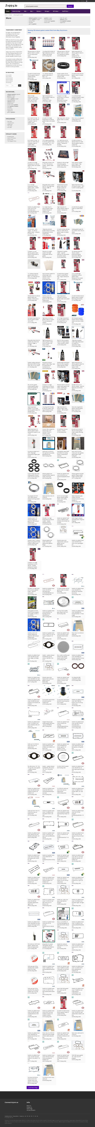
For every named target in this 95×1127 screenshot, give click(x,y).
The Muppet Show (11, 141)
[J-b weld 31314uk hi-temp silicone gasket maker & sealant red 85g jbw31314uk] (34, 65)
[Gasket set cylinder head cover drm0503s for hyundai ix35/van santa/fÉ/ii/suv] (48, 602)
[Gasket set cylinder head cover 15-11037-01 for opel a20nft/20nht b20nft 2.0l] (48, 980)
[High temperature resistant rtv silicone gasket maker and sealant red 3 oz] (63, 287)
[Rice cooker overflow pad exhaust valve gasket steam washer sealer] (63, 647)
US (35, 1116)
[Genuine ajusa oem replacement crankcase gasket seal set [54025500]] (63, 532)
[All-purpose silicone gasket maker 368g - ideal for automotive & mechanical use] (48, 354)
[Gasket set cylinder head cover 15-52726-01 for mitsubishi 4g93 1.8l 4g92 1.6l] (78, 891)
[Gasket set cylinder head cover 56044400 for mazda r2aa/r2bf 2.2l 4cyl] (78, 647)
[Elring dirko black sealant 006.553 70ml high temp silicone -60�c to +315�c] (48, 176)
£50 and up (8, 82)
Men (31, 11)
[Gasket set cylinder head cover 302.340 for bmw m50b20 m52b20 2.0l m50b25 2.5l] (34, 780)
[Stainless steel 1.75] (34, 510)
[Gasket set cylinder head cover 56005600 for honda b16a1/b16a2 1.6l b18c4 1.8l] (34, 1025)
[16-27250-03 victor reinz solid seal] (48, 1069)
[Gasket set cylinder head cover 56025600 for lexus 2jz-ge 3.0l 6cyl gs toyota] (34, 913)
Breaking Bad (10, 136)
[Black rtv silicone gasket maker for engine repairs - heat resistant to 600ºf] (63, 332)
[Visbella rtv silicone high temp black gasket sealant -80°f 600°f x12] (63, 154)
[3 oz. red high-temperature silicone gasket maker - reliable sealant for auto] (34, 176)
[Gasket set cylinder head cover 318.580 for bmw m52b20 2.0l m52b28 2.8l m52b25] (34, 691)
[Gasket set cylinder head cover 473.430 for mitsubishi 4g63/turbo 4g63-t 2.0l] (34, 891)
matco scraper (34, 19)
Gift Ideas (55, 11)
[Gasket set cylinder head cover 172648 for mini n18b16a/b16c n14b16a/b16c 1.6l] (78, 980)
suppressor (62, 22)
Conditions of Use (8, 1116)
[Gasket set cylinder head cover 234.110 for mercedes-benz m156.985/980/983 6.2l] (34, 199)
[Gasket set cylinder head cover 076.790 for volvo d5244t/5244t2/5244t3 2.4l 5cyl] (63, 625)
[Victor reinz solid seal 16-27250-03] (78, 1025)
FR (27, 1116)
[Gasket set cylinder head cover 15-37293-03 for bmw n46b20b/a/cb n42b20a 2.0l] (78, 958)
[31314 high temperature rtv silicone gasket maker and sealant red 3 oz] (63, 310)
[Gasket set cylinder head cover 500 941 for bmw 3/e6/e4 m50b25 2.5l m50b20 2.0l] (48, 869)
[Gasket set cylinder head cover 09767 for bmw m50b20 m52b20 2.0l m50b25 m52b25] (48, 1002)
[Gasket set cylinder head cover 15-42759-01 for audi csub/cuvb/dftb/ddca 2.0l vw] (48, 825)
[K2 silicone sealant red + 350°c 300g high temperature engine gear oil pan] (34, 443)
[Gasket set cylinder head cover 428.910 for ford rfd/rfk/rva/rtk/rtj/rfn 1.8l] (34, 825)
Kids (25, 11)
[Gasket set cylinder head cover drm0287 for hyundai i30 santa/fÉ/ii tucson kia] (78, 580)
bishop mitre (32, 21)
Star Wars (9, 121)
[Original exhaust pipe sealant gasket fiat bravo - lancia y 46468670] (48, 713)
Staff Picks (65, 11)
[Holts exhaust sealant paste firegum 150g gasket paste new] (78, 154)
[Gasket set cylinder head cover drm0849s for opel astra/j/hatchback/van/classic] (34, 669)
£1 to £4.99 (8, 75)
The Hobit (9, 126)
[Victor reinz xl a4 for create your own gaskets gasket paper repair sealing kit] (78, 443)
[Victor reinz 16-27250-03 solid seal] (78, 625)
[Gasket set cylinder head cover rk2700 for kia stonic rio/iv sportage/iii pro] (78, 532)
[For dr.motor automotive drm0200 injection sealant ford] (48, 691)
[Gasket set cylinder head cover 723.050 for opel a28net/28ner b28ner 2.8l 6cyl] (78, 1002)
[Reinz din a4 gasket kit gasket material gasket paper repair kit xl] (78, 399)
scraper (48, 18)
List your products (31, 1110)
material (35, 18)
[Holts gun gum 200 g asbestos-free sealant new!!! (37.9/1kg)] (34, 958)
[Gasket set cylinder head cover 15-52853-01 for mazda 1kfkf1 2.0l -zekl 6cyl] (78, 780)
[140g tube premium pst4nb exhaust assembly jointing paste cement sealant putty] (48, 221)
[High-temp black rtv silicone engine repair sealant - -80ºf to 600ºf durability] (63, 399)
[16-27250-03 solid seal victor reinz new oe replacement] (63, 780)
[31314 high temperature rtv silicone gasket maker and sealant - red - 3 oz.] (48, 132)
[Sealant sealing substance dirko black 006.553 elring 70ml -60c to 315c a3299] (34, 354)
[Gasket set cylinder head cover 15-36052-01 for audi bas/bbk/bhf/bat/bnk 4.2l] (78, 913)
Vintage (47, 11)
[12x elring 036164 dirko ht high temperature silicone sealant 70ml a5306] (48, 43)
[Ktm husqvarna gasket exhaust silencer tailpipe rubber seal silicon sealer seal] (78, 310)
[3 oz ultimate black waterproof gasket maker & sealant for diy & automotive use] (78, 87)
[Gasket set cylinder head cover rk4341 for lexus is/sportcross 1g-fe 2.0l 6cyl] (78, 869)
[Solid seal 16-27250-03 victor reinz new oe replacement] (34, 736)
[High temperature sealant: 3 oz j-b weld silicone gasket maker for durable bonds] (34, 399)
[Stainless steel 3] (34, 532)
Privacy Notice (15, 1116)
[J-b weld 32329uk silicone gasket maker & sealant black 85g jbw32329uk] (78, 287)
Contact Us (29, 1107)
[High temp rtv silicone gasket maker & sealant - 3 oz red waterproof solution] (48, 310)
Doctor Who (10, 139)
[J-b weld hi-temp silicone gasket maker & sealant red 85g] (78, 65)
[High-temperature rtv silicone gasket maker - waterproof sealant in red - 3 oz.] (34, 421)
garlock (32, 24)
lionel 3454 (47, 22)
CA (37, 1116)
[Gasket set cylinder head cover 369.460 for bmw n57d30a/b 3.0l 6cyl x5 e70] (63, 1047)
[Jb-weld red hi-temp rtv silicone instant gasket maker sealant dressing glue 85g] (78, 421)
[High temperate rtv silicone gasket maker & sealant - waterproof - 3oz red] (63, 199)
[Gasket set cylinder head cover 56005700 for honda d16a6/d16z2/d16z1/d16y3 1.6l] (48, 847)
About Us (29, 1105)
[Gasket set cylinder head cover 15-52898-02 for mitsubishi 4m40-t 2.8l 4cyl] (48, 802)
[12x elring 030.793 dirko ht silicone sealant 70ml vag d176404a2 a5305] (48, 399)
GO (19, 85)
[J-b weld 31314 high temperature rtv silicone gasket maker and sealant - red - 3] (34, 154)
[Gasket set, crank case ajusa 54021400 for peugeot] (63, 891)
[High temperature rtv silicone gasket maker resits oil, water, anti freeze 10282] (48, 332)
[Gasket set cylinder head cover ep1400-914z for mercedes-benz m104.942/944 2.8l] (78, 713)
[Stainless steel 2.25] (34, 625)
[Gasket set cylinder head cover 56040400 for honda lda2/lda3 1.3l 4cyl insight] (78, 602)
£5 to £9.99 (8, 76)
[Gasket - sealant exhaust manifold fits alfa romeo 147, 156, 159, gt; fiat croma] (48, 758)
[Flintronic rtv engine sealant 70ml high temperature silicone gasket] (48, 243)
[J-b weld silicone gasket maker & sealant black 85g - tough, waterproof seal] (63, 265)
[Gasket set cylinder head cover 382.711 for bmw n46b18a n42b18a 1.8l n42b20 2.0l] (78, 847)
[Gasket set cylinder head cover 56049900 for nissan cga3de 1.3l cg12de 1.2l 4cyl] (63, 736)
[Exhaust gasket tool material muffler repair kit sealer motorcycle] (48, 465)
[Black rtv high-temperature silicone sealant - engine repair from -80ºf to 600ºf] (34, 87)
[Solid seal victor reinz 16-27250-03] (48, 487)
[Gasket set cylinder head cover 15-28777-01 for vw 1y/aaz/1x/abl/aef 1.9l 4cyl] (48, 625)
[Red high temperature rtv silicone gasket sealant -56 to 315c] (34, 310)
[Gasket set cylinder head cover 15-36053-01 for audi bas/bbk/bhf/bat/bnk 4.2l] (48, 958)
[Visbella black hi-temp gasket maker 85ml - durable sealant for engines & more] (63, 176)
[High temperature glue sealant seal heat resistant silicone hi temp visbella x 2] (78, 487)
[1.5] (48, 65)
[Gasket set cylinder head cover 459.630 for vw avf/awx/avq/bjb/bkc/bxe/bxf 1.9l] (63, 465)
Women (39, 11)
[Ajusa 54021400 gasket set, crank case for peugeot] (63, 980)
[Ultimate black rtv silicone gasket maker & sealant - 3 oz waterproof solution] (63, 43)
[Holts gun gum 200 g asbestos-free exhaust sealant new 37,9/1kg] (34, 980)
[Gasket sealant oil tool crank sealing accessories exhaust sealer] (63, 65)
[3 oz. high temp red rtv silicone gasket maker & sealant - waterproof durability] (63, 132)
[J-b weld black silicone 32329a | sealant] (63, 421)
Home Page (29, 1108)
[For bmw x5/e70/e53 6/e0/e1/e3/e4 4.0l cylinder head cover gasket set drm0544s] (34, 1069)
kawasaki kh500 (48, 19)
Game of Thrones (11, 138)
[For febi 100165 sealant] (63, 758)
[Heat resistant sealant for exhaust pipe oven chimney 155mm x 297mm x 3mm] (48, 265)
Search (70, 6)
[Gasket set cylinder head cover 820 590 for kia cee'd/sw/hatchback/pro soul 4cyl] (48, 780)
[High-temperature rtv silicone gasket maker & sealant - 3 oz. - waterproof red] (78, 43)
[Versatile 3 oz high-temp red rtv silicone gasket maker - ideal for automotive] (34, 580)
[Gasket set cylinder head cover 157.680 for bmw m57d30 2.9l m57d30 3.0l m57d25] (63, 510)
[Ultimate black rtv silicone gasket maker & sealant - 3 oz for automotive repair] (34, 43)
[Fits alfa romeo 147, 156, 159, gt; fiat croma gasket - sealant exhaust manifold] (34, 758)
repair (63, 19)
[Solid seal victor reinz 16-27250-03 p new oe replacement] (34, 802)
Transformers (10, 123)
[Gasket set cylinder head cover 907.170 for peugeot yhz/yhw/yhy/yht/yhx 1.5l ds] (78, 802)
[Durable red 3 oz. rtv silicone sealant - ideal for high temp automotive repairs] (78, 376)
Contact (77, 1)
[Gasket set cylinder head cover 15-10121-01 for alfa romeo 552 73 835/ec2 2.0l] (48, 891)
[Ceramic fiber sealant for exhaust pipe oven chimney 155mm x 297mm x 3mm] (48, 421)
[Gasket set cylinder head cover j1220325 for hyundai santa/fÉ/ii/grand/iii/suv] (63, 713)
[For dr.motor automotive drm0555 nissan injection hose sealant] (63, 691)
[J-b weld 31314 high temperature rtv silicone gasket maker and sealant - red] (48, 110)
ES (31, 1116)
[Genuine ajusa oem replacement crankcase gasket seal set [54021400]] (48, 669)
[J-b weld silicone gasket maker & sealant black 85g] (78, 199)
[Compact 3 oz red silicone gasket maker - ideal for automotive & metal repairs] (34, 243)
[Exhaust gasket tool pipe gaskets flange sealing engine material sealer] (78, 465)
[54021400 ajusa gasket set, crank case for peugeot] (78, 1047)
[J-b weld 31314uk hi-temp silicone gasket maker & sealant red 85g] (63, 1002)
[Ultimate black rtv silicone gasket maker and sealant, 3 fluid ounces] (34, 287)
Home (7, 11)
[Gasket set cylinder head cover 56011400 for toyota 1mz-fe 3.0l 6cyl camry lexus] (78, 691)
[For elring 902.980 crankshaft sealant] (78, 669)
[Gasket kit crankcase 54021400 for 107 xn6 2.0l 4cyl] (63, 936)
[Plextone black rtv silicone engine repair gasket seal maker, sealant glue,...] (63, 376)
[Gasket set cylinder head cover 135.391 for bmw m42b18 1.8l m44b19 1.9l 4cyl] (34, 1047)
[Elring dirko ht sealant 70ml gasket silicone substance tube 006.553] (48, 936)
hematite (31, 22)
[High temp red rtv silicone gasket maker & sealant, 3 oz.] (63, 110)
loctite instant (49, 21)
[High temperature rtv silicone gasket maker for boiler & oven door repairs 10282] (78, 354)
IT (33, 1116)
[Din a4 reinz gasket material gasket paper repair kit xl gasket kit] (34, 376)
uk (88, 1)
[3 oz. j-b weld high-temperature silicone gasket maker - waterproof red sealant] (78, 265)
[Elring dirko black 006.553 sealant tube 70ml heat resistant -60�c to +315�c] (34, 332)
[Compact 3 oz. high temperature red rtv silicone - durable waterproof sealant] (34, 554)
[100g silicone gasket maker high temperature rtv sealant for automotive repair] (78, 332)
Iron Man (9, 127)
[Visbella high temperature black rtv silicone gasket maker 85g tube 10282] (63, 354)
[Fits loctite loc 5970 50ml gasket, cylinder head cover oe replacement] (34, 936)
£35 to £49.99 (9, 81)
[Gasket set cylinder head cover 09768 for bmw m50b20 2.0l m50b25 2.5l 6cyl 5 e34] (48, 736)
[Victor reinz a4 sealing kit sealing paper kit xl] (78, 110)
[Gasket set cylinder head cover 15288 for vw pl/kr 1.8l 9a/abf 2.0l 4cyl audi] (63, 958)
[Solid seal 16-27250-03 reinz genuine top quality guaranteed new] (48, 443)
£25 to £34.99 (9, 79)
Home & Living (16, 11)
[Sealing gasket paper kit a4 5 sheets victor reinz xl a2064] (78, 221)
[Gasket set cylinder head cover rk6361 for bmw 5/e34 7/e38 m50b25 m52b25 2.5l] (34, 869)
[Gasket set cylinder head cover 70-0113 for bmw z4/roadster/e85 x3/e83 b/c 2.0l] (34, 847)
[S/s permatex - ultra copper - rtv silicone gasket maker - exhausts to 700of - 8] (34, 221)
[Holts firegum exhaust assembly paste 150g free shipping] (78, 510)
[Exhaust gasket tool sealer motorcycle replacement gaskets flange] (48, 532)
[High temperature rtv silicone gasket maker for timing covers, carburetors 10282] (48, 87)
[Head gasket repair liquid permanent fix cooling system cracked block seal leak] (63, 443)
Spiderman (9, 124)
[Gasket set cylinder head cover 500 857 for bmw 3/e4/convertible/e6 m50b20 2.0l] (48, 1047)
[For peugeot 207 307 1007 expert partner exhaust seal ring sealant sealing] (34, 487)
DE (29, 1116)
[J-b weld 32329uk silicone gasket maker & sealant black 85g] (63, 580)
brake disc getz (63, 18)
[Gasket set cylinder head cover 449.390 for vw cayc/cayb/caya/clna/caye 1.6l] (78, 758)
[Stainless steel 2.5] (48, 287)
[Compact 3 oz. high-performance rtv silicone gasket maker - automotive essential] (63, 87)
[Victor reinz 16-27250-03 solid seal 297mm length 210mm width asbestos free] (48, 1025)
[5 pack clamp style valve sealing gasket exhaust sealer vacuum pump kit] (34, 465)
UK (25, 1116)
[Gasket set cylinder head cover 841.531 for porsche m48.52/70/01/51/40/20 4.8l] (48, 913)
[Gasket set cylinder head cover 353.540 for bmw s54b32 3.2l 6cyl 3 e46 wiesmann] (63, 669)
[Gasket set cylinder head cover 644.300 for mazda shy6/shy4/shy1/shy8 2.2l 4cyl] (63, 802)
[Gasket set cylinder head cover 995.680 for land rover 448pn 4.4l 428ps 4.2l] (34, 647)
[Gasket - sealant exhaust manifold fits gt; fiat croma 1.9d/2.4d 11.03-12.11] (48, 647)
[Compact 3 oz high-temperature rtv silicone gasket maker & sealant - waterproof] (48, 376)
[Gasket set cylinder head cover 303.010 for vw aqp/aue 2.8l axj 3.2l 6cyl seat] (78, 825)
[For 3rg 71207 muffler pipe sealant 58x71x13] (63, 602)
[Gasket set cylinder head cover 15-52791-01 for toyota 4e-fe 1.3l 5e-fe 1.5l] (78, 936)
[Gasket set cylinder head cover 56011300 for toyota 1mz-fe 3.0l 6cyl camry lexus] (63, 869)
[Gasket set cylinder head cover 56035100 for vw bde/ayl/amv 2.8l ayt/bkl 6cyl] (78, 736)
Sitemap (82, 1)
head (65, 21)
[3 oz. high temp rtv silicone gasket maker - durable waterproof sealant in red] (48, 199)
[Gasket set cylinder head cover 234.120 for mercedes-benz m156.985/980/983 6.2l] (48, 580)
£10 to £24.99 (9, 78)
